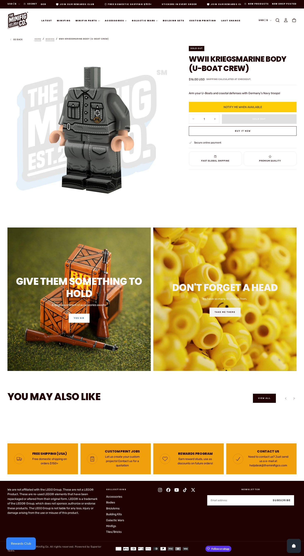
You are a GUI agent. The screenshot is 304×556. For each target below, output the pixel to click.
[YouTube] (176, 489)
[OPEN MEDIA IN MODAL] (168, 207)
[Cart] (294, 20)
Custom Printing (202, 20)
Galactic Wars (143, 20)
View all (264, 398)
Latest (46, 20)
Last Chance (230, 20)
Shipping (212, 79)
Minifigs (63, 20)
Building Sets (173, 20)
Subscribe (282, 500)
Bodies (110, 502)
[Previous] (285, 398)
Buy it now (243, 131)
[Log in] (285, 20)
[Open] (294, 546)
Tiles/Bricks (114, 532)
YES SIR (79, 318)
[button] (277, 20)
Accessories (114, 20)
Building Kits (114, 514)
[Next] (294, 398)
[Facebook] (168, 489)
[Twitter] (193, 489)
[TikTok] (184, 489)
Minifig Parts (86, 20)
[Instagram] (160, 489)
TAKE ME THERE (225, 312)
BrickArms (113, 508)
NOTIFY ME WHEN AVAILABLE (243, 107)
